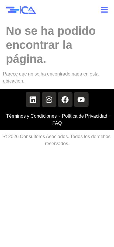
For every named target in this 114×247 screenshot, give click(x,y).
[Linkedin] (33, 99)
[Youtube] (81, 99)
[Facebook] (65, 99)
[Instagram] (49, 99)
